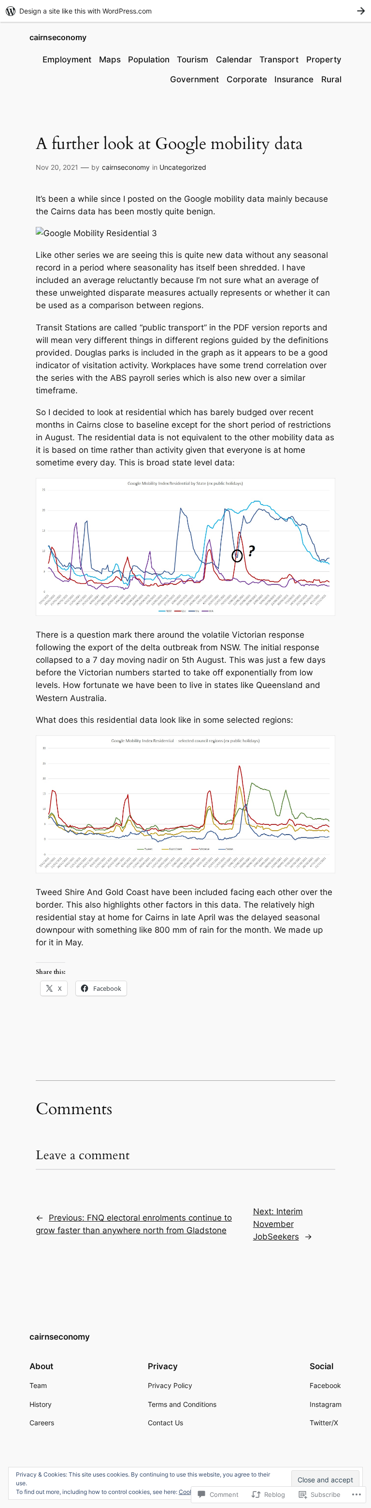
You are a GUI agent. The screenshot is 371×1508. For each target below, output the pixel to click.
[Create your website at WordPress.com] (185, 11)
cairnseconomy (57, 37)
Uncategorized (182, 167)
